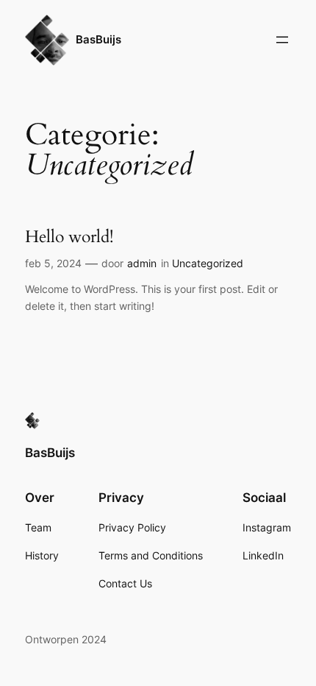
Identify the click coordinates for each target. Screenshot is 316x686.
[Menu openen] (282, 40)
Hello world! (69, 237)
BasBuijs (98, 39)
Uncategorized (207, 263)
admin (142, 263)
